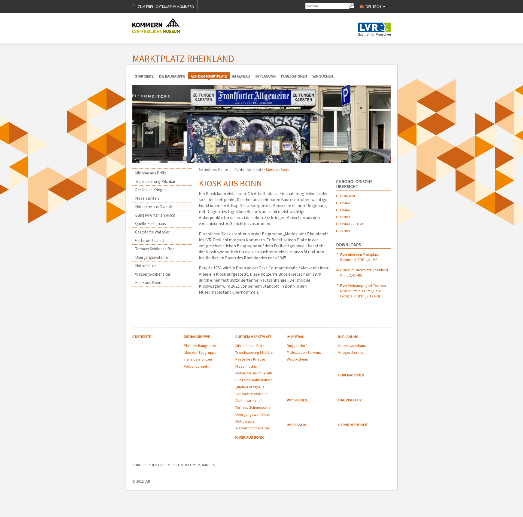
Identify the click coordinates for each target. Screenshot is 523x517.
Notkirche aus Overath (154, 207)
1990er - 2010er (351, 223)
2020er (344, 230)
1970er (344, 216)
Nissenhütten (147, 198)
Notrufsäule (145, 266)
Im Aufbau (241, 76)
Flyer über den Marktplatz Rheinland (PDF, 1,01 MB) (359, 257)
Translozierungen (198, 359)
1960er (344, 210)
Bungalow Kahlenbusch (155, 215)
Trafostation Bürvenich (305, 352)
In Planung (266, 76)
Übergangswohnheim (153, 257)
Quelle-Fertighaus (150, 223)
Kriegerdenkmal (351, 352)
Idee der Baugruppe (200, 352)
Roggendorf (297, 345)
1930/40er (347, 195)
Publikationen (294, 76)
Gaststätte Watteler (152, 232)
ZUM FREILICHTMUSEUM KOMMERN (166, 6)
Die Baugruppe (172, 76)
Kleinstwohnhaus (352, 345)
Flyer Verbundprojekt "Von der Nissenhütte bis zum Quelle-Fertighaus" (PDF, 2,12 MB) (363, 290)
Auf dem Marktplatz (209, 76)
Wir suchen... (323, 76)
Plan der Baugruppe (200, 345)
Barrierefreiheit (353, 425)
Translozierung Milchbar (155, 181)
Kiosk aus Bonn (148, 282)
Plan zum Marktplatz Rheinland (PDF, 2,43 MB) (364, 272)
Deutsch (374, 6)
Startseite (144, 76)
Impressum (296, 425)
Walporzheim (297, 359)
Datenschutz (350, 400)
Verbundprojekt (196, 366)
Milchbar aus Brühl (150, 173)
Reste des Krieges (150, 190)
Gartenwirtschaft (149, 240)
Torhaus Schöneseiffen (155, 249)
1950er (344, 203)
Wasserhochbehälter (153, 274)
